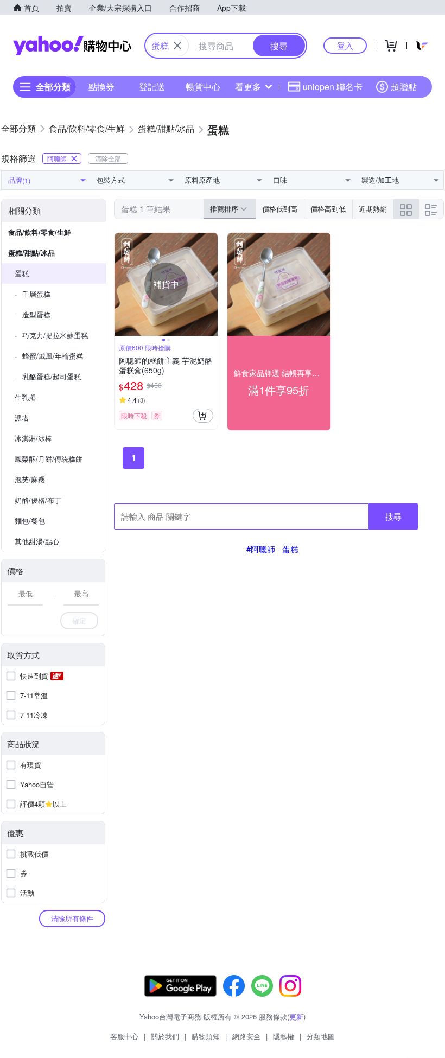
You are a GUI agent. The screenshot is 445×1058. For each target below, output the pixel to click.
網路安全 (246, 1036)
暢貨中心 (203, 86)
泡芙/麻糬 (30, 479)
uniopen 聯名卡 (333, 86)
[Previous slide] (122, 284)
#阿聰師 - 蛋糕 (272, 549)
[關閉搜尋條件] (177, 45)
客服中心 (124, 1036)
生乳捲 (25, 397)
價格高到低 (328, 208)
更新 (296, 1016)
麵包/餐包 (30, 520)
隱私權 (283, 1036)
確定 (79, 620)
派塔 (22, 417)
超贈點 (404, 86)
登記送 (152, 86)
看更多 (248, 86)
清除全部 (108, 158)
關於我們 (165, 1036)
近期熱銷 (373, 208)
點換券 (101, 86)
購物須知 (206, 1036)
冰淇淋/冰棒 (33, 438)
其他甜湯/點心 (37, 541)
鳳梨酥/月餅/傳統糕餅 (48, 459)
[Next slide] (211, 284)
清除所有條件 (72, 918)
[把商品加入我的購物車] (203, 416)
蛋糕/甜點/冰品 (31, 252)
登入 (345, 45)
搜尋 (393, 516)
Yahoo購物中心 (72, 46)
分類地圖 (321, 1036)
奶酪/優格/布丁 (38, 500)
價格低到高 (279, 208)
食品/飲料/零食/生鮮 (39, 232)
